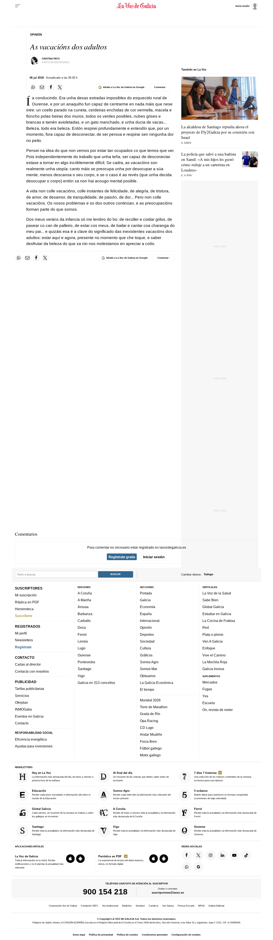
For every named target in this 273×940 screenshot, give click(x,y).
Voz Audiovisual (110, 905)
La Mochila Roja (214, 662)
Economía (147, 607)
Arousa (83, 607)
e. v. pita (186, 175)
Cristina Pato (51, 58)
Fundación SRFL (89, 905)
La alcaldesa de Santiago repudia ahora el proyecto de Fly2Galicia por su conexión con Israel (217, 132)
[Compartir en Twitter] (60, 87)
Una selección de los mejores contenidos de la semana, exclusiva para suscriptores (223, 776)
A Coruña (85, 593)
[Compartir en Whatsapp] (33, 87)
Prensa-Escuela (186, 905)
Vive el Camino (214, 655)
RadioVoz (127, 905)
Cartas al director (28, 664)
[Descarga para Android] (80, 859)
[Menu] (17, 6)
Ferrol (82, 634)
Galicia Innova (213, 669)
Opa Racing (149, 721)
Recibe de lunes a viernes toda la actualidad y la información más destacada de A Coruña (144, 812)
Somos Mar (148, 669)
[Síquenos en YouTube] (234, 855)
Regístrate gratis (122, 557)
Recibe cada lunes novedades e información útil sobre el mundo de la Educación (61, 794)
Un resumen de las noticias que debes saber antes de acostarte (141, 776)
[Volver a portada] (137, 6)
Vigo (81, 676)
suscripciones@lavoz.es (168, 892)
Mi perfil (21, 633)
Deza (82, 628)
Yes (205, 696)
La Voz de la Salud (216, 593)
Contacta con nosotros (32, 671)
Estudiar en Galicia (216, 614)
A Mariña (84, 600)
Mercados (209, 682)
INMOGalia (23, 709)
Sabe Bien (210, 600)
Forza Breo (148, 741)
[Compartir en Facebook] (51, 87)
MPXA (201, 905)
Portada (146, 593)
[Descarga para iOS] (70, 859)
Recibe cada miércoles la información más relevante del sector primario (142, 794)
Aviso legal (79, 934)
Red (205, 628)
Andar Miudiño (151, 735)
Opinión (146, 628)
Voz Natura (168, 905)
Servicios (22, 696)
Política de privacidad (101, 934)
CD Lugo (147, 728)
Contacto (22, 723)
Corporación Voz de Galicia (63, 905)
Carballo (84, 621)
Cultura (145, 648)
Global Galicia (213, 607)
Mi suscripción (26, 595)
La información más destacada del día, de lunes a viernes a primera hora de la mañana (62, 776)
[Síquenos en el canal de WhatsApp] (187, 867)
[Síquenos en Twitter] (198, 855)
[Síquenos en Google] (198, 867)
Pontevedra (86, 662)
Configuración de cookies (185, 934)
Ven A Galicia (212, 641)
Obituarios (147, 676)
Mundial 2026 (150, 700)
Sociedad (147, 641)
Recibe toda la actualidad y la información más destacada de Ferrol (225, 812)
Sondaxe (140, 905)
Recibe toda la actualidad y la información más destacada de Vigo (144, 830)
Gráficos (146, 655)
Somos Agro (149, 662)
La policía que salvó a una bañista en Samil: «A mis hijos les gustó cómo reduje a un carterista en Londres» (208, 162)
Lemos (83, 641)
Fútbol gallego (151, 748)
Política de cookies (127, 934)
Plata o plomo (212, 634)
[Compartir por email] (42, 87)
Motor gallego (150, 755)
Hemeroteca (24, 609)
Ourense (84, 655)
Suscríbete (23, 616)
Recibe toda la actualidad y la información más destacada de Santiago (63, 830)
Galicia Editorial (216, 905)
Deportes (147, 634)
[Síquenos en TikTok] (246, 855)
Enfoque (208, 648)
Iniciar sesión (154, 557)
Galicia (145, 600)
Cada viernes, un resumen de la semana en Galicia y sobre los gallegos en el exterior (62, 812)
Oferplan (21, 703)
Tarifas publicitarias (29, 689)
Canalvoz (153, 905)
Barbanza (85, 614)
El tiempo (147, 690)
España (146, 614)
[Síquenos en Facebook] (187, 855)
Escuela (208, 703)
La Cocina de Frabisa (218, 621)
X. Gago (186, 142)
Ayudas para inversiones (33, 746)
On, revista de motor (217, 710)
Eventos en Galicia (29, 716)
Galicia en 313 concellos (96, 683)
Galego (208, 574)
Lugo (81, 648)
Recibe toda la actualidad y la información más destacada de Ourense (225, 830)
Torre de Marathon (153, 707)
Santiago (84, 669)
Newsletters (24, 640)
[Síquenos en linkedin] (222, 855)
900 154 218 (105, 891)
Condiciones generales (155, 934)
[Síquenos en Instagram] (210, 855)
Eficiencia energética (31, 739)
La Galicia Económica (156, 683)
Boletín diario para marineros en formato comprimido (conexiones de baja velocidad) (221, 794)
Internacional (150, 621)
